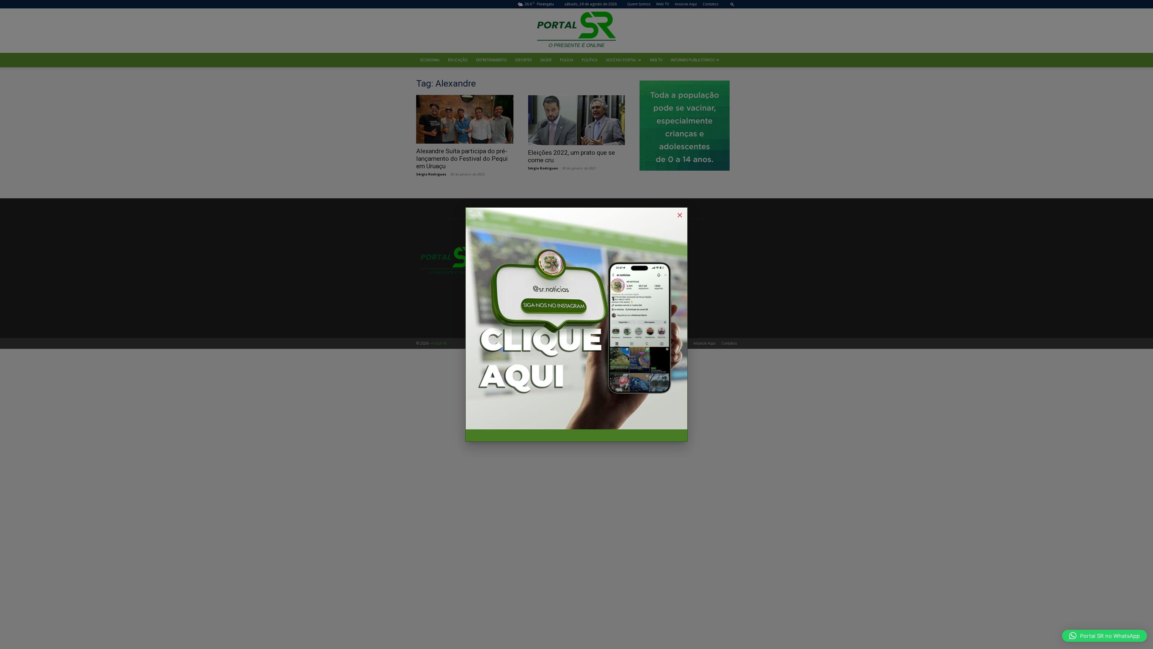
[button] (1104, 636)
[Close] (679, 215)
